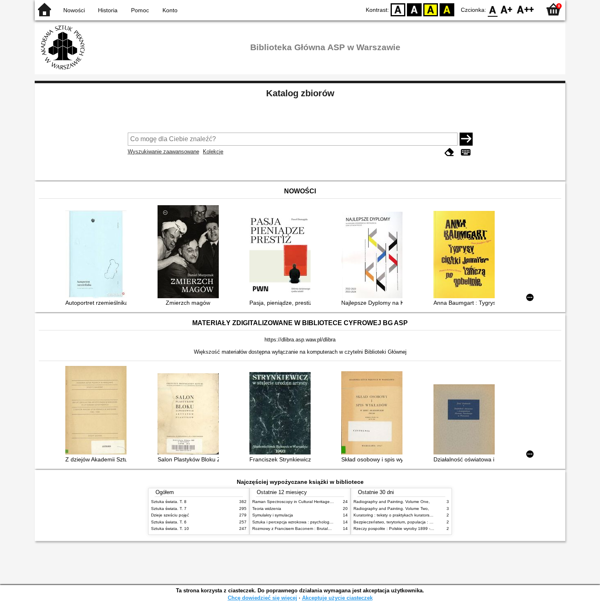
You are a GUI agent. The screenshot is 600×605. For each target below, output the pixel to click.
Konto (170, 10)
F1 (507, 9)
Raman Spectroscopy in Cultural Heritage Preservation (303, 501)
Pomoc (140, 10)
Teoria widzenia (266, 508)
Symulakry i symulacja (272, 515)
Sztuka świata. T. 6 (169, 522)
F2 (525, 9)
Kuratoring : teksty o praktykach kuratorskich (395, 515)
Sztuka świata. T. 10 (170, 528)
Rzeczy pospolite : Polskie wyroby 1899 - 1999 (397, 528)
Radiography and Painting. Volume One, (391, 501)
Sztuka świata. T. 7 (169, 508)
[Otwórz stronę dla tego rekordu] (98, 255)
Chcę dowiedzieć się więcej (262, 598)
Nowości (74, 10)
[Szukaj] (466, 139)
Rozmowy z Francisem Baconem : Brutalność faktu (299, 528)
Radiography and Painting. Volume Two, (391, 508)
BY (446, 9)
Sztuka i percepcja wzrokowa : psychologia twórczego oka (306, 522)
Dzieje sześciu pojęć (170, 515)
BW (414, 9)
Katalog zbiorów (300, 93)
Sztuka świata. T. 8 (169, 501)
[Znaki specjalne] (465, 152)
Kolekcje (213, 151)
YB (430, 9)
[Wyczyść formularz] (449, 152)
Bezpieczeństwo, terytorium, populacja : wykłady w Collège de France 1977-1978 (429, 522)
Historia (108, 10)
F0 (493, 9)
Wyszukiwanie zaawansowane (163, 151)
